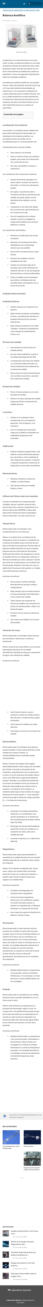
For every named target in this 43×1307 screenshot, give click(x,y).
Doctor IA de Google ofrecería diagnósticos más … (22, 1243)
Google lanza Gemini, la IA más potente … (23, 1264)
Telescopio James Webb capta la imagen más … (23, 1275)
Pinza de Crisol (28, 1146)
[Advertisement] (21, 686)
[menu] (23, 2)
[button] (29, 3)
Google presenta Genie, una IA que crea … (24, 1232)
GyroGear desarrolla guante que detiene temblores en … (23, 1253)
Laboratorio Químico (14, 1300)
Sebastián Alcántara (10, 20)
